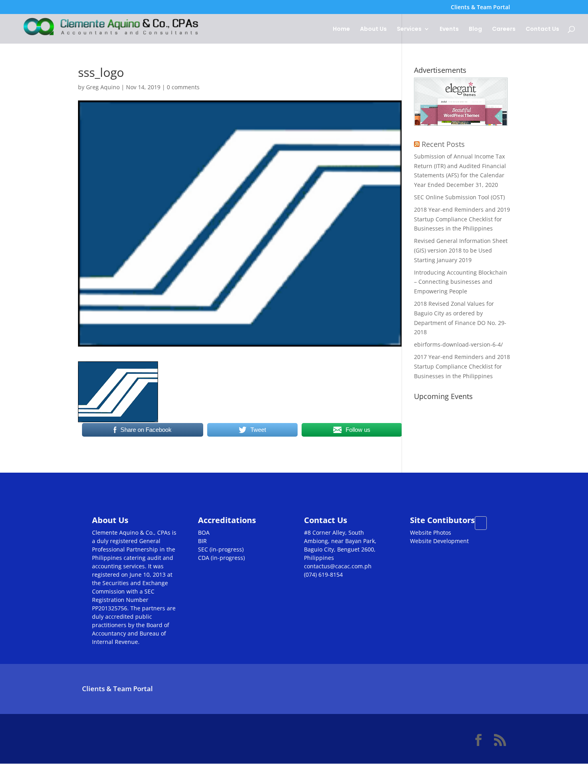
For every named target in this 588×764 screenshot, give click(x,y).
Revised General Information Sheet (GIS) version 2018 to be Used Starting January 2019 (461, 250)
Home (341, 29)
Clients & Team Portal (480, 7)
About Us (373, 29)
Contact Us (542, 29)
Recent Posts (443, 144)
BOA (204, 532)
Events (449, 29)
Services (409, 29)
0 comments (183, 87)
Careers (504, 29)
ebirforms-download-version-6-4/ (458, 344)
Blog (475, 29)
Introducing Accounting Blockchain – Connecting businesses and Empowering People (460, 282)
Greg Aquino (103, 87)
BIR (202, 541)
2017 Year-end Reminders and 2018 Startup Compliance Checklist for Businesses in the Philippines (462, 366)
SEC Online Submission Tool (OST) (459, 197)
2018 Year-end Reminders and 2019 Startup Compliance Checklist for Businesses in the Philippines (462, 219)
